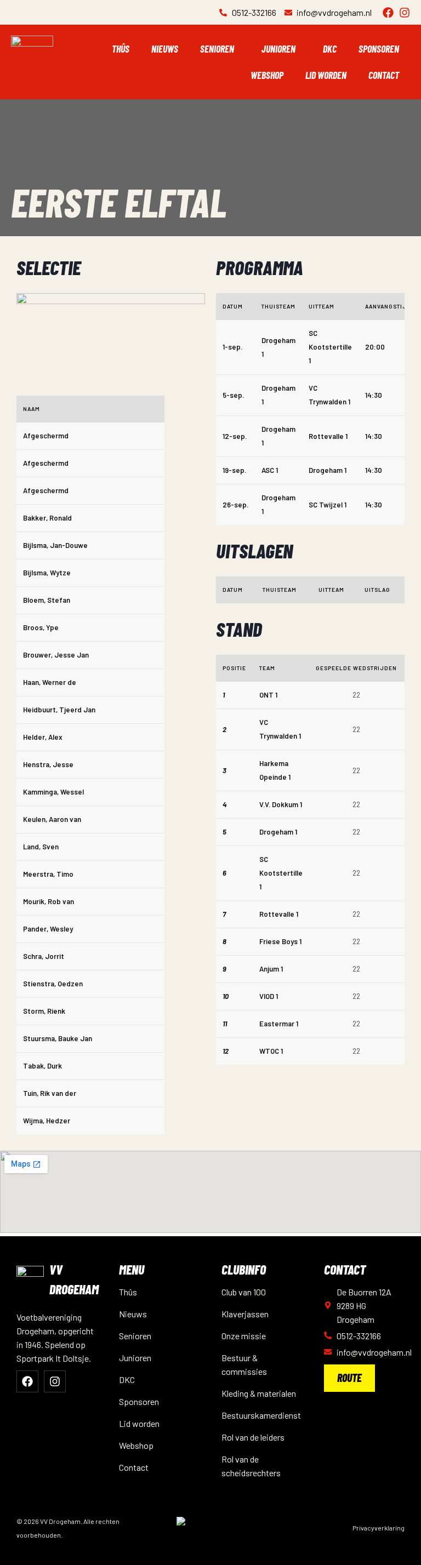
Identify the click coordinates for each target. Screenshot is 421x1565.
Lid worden (325, 75)
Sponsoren (379, 49)
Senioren (217, 49)
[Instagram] (404, 12)
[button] (220, 49)
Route (349, 1377)
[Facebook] (388, 12)
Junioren (278, 49)
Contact (383, 75)
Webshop (267, 75)
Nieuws (164, 49)
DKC (330, 49)
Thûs (120, 49)
